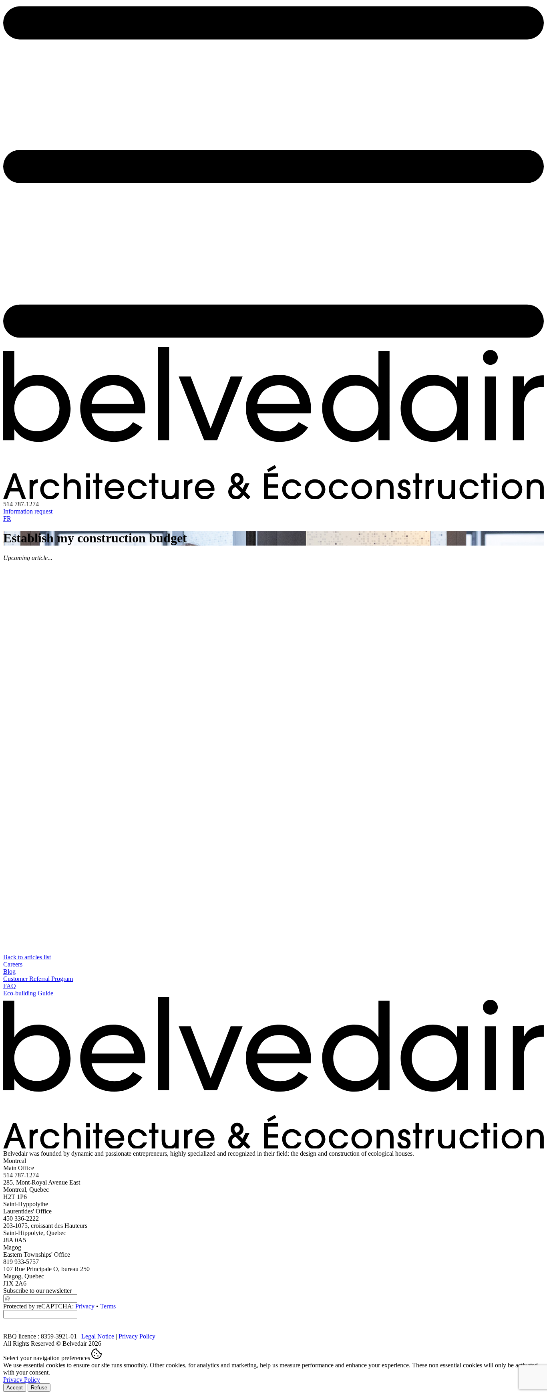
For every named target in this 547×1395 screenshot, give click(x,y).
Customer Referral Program (38, 978)
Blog (9, 971)
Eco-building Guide (28, 993)
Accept (14, 1388)
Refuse (39, 1388)
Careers (12, 964)
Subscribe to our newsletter (37, 1290)
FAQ (9, 986)
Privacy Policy (137, 1336)
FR (7, 518)
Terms (108, 1306)
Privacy (85, 1306)
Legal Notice (97, 1336)
